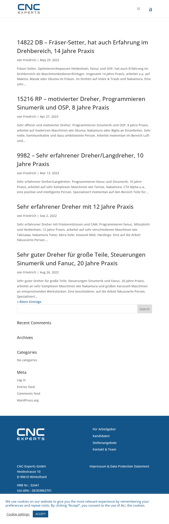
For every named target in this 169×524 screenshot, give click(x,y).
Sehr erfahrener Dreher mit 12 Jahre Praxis (75, 207)
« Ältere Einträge (29, 302)
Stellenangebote (105, 443)
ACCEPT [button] (40, 514)
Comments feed (28, 393)
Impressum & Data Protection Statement (119, 466)
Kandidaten (101, 436)
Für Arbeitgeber (104, 429)
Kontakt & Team (104, 449)
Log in (21, 380)
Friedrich (29, 60)
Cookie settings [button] (18, 514)
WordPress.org (28, 400)
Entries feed (26, 387)
